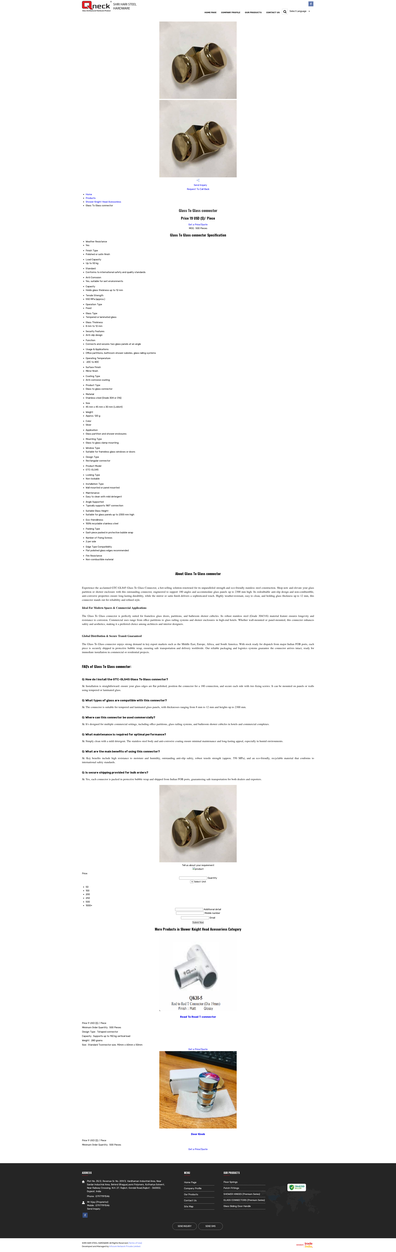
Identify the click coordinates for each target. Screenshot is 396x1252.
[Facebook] (310, 5)
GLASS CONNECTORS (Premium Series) (244, 1200)
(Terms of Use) (135, 1243)
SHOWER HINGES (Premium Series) (242, 1194)
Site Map (188, 1206)
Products (91, 198)
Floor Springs (231, 1182)
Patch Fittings (231, 1188)
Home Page (210, 12)
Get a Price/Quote (198, 224)
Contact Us (273, 12)
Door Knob (198, 1134)
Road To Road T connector (198, 1016)
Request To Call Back (198, 189)
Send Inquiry (200, 185)
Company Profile (230, 12)
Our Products (253, 12)
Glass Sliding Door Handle (237, 1206)
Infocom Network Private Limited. (125, 1246)
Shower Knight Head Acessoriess (103, 201)
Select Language (298, 11)
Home (89, 194)
